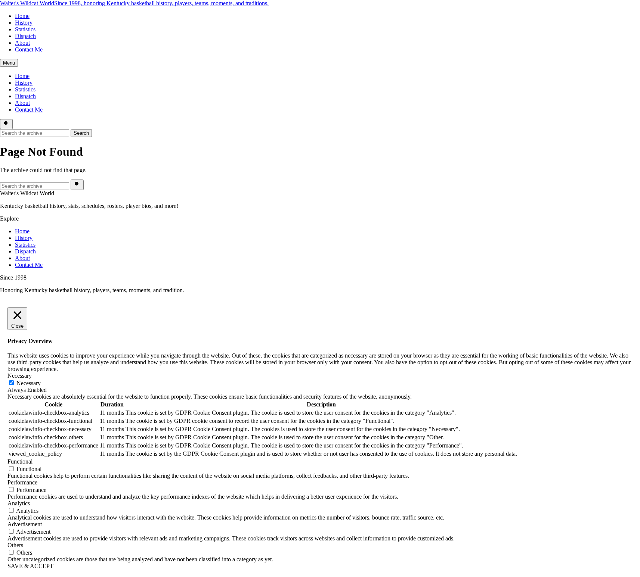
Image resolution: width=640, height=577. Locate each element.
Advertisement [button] (24, 524)
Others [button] (15, 545)
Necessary (28, 383)
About (22, 43)
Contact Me (29, 49)
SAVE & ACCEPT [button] (30, 566)
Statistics (25, 29)
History (24, 22)
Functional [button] (20, 461)
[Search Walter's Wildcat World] (6, 124)
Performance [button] (22, 482)
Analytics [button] (18, 503)
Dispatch (25, 36)
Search (81, 133)
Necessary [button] (19, 375)
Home (22, 16)
